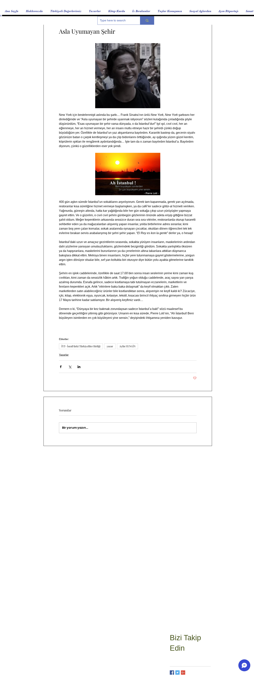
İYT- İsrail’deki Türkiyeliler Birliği (80, 346)
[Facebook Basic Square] (172, 672)
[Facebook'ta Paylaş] (60, 366)
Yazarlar (64, 354)
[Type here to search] (147, 20)
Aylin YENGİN (127, 346)
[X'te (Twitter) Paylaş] (70, 366)
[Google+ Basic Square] (183, 672)
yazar (110, 346)
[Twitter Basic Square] (177, 672)
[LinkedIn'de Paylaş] (79, 366)
